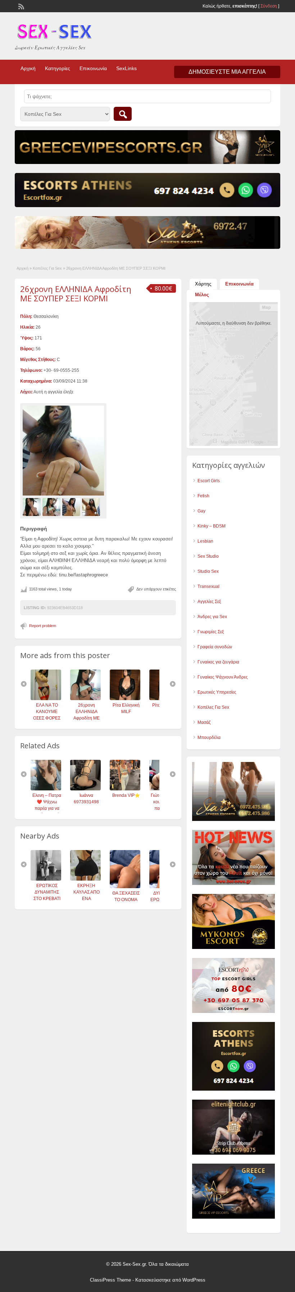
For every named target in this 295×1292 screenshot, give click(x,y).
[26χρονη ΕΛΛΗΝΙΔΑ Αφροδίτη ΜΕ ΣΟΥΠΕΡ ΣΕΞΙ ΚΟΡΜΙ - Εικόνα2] (52, 506)
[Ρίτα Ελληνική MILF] (123, 698)
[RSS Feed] (20, 6)
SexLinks (126, 68)
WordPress (193, 1280)
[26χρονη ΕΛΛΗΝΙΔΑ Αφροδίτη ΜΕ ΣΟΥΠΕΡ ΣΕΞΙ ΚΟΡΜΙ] (63, 451)
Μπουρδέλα (209, 737)
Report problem (42, 626)
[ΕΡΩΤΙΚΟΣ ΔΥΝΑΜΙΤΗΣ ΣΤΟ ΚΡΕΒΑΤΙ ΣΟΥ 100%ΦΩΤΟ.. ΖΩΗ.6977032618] (44, 879)
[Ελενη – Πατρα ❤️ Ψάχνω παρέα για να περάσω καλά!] (44, 788)
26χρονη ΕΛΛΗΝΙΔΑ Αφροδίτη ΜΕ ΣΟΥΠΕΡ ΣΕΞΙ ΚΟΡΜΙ (75, 293)
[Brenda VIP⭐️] (123, 788)
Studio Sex (208, 571)
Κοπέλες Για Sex (47, 268)
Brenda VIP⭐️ (125, 795)
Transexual (208, 586)
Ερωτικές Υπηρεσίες (217, 692)
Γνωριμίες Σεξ (211, 631)
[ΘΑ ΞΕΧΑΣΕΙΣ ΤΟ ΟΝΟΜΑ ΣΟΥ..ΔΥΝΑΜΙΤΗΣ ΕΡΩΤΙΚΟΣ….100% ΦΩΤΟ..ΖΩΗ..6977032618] (123, 886)
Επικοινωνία (93, 68)
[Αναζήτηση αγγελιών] (123, 114)
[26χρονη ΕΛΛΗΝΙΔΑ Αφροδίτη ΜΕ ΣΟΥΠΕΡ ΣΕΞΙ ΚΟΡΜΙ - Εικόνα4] (92, 506)
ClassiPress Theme (110, 1280)
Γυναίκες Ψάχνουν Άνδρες (223, 677)
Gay (201, 510)
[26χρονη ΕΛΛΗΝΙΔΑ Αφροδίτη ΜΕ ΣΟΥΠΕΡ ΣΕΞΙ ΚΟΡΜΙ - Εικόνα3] (72, 506)
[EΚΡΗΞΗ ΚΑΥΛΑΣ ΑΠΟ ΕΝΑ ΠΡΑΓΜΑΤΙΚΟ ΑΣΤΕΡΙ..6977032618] (84, 879)
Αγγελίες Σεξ (209, 601)
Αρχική (28, 68)
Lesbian (205, 541)
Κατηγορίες (57, 68)
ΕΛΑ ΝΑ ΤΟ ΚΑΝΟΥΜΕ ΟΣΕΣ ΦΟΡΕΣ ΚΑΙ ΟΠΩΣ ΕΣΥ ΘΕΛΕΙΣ (44, 718)
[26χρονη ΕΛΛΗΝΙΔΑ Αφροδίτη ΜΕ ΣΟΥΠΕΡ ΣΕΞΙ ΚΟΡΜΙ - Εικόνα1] (32, 506)
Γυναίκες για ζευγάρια (218, 662)
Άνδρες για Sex (212, 616)
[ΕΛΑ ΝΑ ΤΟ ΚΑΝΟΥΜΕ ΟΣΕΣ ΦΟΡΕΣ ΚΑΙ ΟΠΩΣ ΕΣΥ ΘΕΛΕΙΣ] (43, 698)
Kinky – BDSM (212, 526)
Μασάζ (204, 722)
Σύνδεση (268, 6)
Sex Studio (208, 556)
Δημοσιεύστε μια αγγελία (227, 72)
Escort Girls (209, 480)
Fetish (203, 495)
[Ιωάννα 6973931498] (84, 788)
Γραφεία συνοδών (215, 646)
